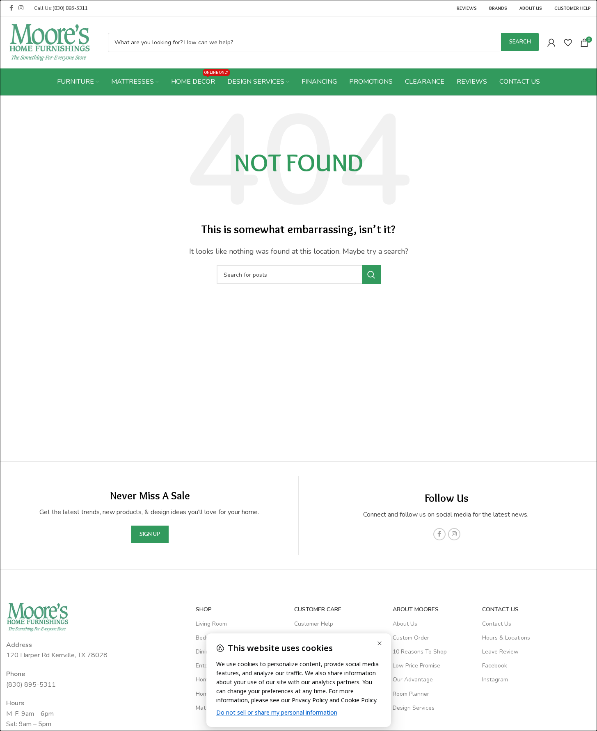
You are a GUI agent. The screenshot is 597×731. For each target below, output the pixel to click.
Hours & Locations (506, 638)
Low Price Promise (416, 666)
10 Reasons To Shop (420, 652)
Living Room (211, 624)
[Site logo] (49, 41)
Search (520, 42)
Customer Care (317, 609)
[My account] (551, 42)
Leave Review (500, 652)
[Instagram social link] (21, 8)
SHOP (204, 609)
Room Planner (411, 694)
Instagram (495, 679)
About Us (405, 624)
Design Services (414, 708)
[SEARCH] (371, 274)
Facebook (494, 666)
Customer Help (313, 624)
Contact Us (496, 624)
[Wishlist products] (568, 42)
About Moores (416, 609)
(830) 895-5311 (70, 8)
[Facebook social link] (11, 8)
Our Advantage (413, 679)
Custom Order (411, 638)
